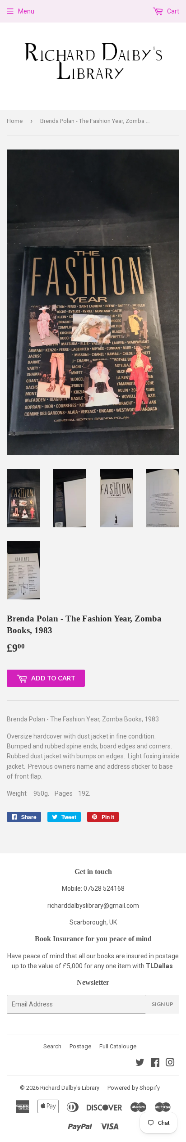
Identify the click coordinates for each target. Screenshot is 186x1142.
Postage (80, 1046)
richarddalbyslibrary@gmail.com (93, 905)
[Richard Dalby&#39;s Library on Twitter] (139, 1063)
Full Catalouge (117, 1046)
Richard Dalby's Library (69, 1087)
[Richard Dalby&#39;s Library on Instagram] (170, 1063)
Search (52, 1046)
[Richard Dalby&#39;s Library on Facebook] (155, 1063)
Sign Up (162, 1004)
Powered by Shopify (133, 1087)
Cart (172, 11)
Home (15, 121)
